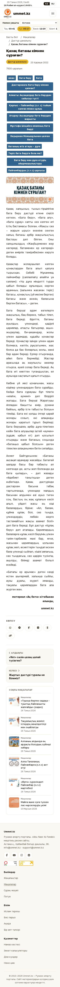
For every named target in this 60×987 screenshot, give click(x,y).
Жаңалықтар (11, 878)
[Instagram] (22, 855)
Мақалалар (10, 884)
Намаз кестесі (12, 944)
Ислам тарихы (12, 911)
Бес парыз (10, 917)
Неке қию (9, 963)
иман (11, 78)
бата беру (25, 78)
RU (52, 3)
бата (39, 78)
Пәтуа (7, 896)
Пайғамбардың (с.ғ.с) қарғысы (26, 170)
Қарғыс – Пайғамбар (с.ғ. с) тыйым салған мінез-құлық (30, 107)
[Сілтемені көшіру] (10, 635)
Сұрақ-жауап (11, 890)
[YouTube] (14, 855)
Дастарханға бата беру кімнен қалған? (30, 86)
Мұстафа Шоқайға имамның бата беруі (30, 127)
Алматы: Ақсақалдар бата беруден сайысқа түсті (30, 97)
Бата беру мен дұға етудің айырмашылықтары (30, 162)
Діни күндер (11, 956)
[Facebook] (29, 627)
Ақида (7, 923)
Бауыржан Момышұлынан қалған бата (30, 138)
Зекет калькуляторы (15, 950)
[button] (30, 190)
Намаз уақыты (11, 22)
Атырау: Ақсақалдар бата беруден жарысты (30, 117)
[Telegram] (20, 627)
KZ (46, 3)
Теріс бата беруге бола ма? (25, 153)
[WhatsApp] (10, 627)
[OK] (47, 627)
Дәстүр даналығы (17, 62)
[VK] (38, 627)
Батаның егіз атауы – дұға (24, 146)
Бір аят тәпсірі (12, 929)
